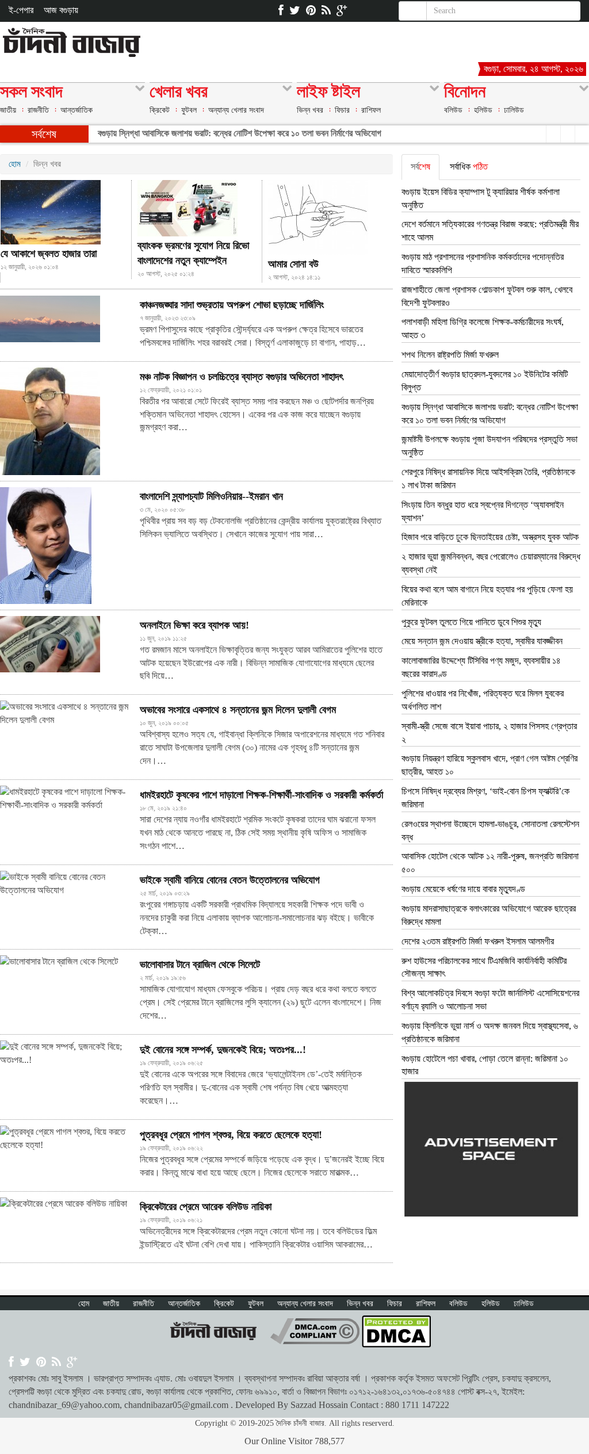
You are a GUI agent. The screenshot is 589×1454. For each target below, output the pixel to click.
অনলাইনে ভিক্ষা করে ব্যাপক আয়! (194, 625)
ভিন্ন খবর (310, 110)
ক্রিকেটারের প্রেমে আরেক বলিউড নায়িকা (205, 1206)
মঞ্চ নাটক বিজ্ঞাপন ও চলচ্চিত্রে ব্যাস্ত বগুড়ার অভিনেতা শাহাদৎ (241, 376)
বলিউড (453, 110)
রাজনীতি (38, 110)
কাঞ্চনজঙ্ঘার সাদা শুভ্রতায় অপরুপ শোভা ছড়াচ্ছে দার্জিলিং (232, 305)
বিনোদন (464, 93)
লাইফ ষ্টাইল (328, 93)
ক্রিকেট (160, 110)
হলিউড (483, 110)
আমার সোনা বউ (293, 264)
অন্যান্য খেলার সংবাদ (236, 110)
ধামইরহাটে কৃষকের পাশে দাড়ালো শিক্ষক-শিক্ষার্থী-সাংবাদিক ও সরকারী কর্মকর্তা (261, 795)
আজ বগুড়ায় (61, 10)
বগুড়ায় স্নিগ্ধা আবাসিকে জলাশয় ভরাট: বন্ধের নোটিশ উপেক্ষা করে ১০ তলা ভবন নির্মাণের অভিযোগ (239, 133)
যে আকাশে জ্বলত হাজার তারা (49, 253)
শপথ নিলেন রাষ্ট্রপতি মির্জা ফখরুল (450, 354)
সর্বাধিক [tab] (469, 166)
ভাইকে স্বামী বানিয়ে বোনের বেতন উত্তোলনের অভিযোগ (230, 880)
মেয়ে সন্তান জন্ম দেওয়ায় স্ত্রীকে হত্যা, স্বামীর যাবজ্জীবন (482, 641)
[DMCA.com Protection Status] (396, 1330)
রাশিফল (371, 110)
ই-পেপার (21, 10)
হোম (15, 164)
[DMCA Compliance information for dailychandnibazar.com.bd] (314, 1330)
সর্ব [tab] (420, 166)
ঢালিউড (514, 110)
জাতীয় (8, 110)
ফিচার (342, 110)
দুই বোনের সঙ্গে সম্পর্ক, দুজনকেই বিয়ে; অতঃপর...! (223, 1049)
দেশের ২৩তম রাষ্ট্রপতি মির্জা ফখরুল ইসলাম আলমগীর (477, 941)
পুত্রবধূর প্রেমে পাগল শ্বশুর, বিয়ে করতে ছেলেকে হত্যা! (231, 1135)
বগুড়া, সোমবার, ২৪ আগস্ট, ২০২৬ (533, 69)
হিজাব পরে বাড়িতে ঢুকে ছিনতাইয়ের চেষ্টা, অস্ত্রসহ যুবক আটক (490, 537)
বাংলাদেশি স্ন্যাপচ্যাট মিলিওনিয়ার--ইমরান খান (211, 496)
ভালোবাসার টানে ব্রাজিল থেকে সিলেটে (200, 964)
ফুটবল (189, 110)
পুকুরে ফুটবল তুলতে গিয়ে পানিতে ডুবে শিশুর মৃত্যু (471, 622)
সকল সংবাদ (31, 93)
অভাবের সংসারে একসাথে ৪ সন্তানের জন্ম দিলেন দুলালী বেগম (238, 709)
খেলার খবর (179, 93)
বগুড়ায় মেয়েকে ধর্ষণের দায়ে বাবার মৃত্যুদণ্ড (463, 889)
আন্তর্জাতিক (76, 110)
